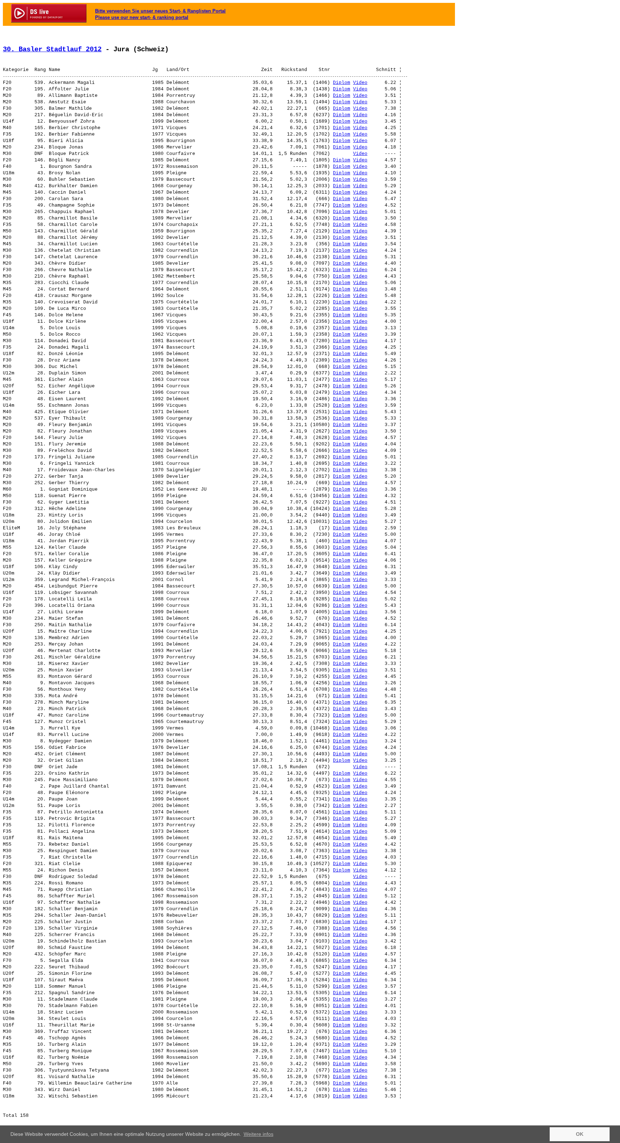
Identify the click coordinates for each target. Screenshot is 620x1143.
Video (360, 82)
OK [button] (579, 1134)
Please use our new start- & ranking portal (141, 17)
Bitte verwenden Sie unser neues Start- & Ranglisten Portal (160, 11)
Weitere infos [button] (258, 1134)
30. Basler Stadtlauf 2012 (52, 49)
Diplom (341, 82)
